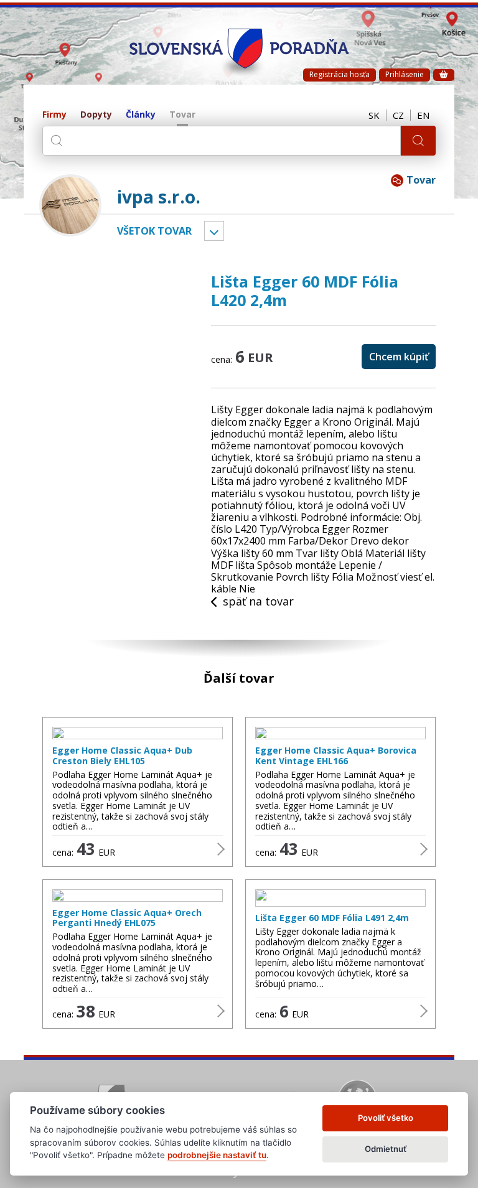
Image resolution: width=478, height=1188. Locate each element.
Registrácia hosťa (339, 74)
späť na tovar (258, 602)
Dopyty (96, 115)
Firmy (54, 115)
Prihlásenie (404, 74)
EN (423, 115)
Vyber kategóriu (214, 231)
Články (141, 115)
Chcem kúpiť (398, 356)
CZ (398, 115)
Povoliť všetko (385, 1118)
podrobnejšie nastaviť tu (216, 1155)
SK (374, 115)
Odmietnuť (385, 1149)
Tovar (182, 115)
